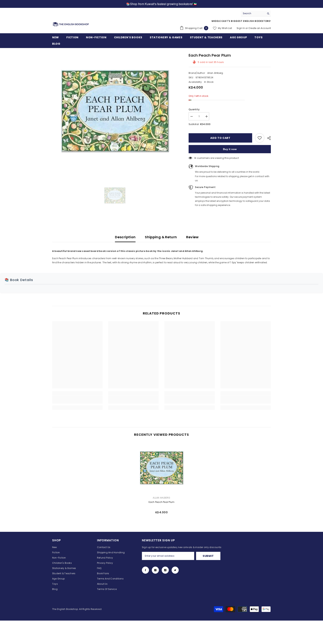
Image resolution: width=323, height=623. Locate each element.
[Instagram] (155, 570)
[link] (77, 399)
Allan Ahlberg (215, 73)
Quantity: (194, 109)
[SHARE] (267, 138)
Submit (208, 556)
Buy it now (229, 149)
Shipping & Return (161, 237)
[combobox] (253, 13)
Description (125, 237)
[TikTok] (165, 570)
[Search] (256, 13)
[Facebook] (145, 570)
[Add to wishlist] (259, 138)
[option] (115, 110)
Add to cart (220, 138)
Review (192, 237)
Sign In (241, 28)
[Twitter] (175, 570)
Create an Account (259, 28)
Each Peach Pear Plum (162, 502)
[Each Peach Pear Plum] (161, 467)
